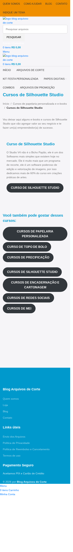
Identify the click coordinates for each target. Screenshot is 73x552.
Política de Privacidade (16, 442)
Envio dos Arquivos (14, 436)
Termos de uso (11, 455)
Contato (7, 417)
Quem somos (11, 398)
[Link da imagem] (17, 377)
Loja (5, 405)
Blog (5, 411)
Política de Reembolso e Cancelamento (26, 449)
